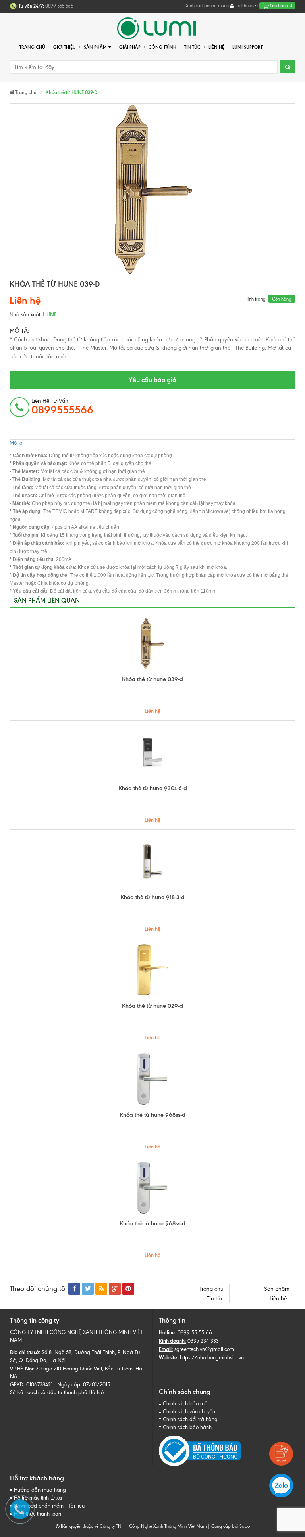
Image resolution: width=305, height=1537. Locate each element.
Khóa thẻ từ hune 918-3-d (152, 897)
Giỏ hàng (280, 5)
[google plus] (115, 1289)
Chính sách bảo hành (187, 1427)
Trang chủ (32, 47)
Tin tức (215, 1298)
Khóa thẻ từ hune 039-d (152, 679)
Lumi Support (247, 47)
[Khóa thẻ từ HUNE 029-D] (152, 970)
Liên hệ (280, 1298)
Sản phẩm (95, 47)
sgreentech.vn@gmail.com (204, 1349)
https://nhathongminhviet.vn (212, 1358)
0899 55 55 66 (195, 1333)
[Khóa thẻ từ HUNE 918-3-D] (152, 861)
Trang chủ (211, 1289)
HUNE (50, 315)
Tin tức (192, 47)
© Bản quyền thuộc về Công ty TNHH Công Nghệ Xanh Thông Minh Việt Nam (131, 1526)
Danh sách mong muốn (206, 5)
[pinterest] (128, 1289)
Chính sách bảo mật (186, 1404)
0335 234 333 (203, 1341)
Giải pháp (130, 47)
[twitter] (88, 1289)
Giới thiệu (64, 47)
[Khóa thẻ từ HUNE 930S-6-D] (152, 752)
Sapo (244, 1526)
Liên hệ (216, 47)
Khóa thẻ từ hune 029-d (152, 1005)
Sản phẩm (277, 1289)
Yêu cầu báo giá (152, 380)
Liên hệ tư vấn (62, 407)
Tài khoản (244, 5)
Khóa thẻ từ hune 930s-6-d (152, 788)
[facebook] (74, 1289)
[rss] (101, 1289)
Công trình (162, 47)
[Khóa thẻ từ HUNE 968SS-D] (152, 1079)
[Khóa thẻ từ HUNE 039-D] (152, 189)
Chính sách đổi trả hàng (190, 1419)
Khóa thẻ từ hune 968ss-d (152, 1114)
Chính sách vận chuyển (189, 1411)
